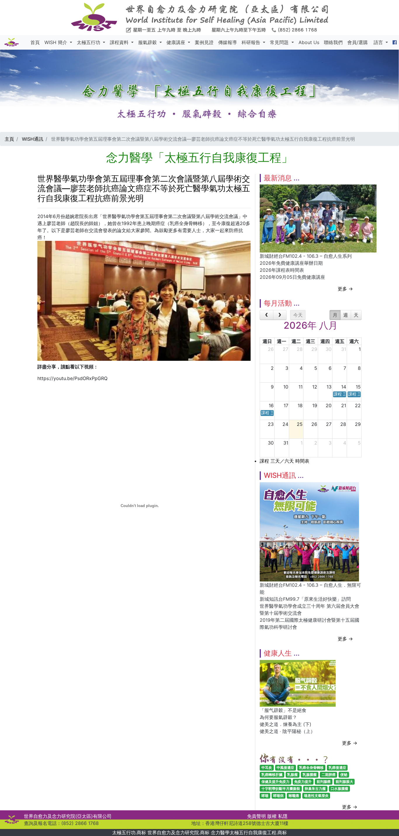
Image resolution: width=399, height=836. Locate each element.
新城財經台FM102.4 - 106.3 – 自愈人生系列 (306, 256)
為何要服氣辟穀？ (278, 717)
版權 (272, 816)
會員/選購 (357, 42)
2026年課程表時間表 (282, 270)
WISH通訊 (32, 139)
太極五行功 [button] (89, 42)
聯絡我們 (333, 42)
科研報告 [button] (252, 42)
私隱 (282, 816)
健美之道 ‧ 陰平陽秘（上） (287, 731)
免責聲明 (256, 816)
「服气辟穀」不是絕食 (283, 710)
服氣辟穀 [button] (148, 42)
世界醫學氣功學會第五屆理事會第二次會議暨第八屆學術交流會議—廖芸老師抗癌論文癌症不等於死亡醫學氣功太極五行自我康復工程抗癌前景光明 (143, 188)
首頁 (35, 42)
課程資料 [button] (120, 42)
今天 (298, 315)
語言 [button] (379, 42)
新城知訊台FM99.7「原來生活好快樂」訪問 (305, 599)
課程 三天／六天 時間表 (284, 461)
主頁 (9, 139)
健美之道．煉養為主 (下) (285, 724)
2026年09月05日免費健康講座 (292, 277)
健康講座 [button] (176, 42)
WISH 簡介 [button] (56, 42)
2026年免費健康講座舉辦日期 (291, 263)
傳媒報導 (227, 42)
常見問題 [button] (280, 42)
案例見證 (204, 42)
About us (309, 42)
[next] (280, 315)
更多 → (345, 289)
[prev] (266, 315)
